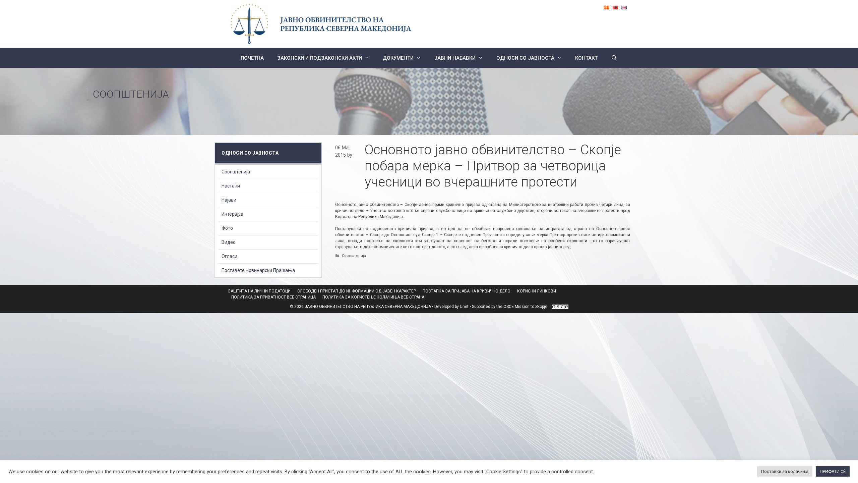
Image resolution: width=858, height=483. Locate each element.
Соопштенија (131, 94)
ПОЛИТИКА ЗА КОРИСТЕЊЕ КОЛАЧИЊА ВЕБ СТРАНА (373, 297)
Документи (398, 58)
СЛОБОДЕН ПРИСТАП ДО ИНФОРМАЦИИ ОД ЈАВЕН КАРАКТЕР (356, 291)
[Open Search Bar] (614, 58)
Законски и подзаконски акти (319, 58)
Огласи (229, 256)
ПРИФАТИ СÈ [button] (833, 471)
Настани (231, 186)
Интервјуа (232, 214)
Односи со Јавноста (525, 58)
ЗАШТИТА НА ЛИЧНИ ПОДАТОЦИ (259, 291)
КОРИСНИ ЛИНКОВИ (536, 291)
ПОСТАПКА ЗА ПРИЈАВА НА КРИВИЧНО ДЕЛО (466, 291)
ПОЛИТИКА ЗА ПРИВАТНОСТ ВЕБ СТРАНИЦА (273, 297)
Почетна (252, 58)
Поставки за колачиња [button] (784, 471)
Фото (227, 228)
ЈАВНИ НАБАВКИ (455, 58)
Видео (229, 242)
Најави (229, 200)
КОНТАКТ (586, 58)
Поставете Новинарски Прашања (258, 270)
